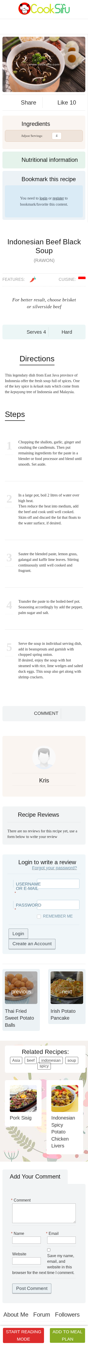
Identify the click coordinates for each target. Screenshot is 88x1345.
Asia (16, 1060)
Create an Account (32, 943)
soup (71, 1060)
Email (53, 1233)
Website (19, 1254)
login (43, 198)
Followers (67, 1314)
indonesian (51, 1060)
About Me (15, 1314)
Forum (41, 1314)
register (58, 198)
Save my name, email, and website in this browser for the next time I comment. (43, 1264)
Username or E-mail (28, 886)
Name (18, 1233)
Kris (44, 780)
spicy (44, 1066)
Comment (46, 713)
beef (30, 1060)
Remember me (58, 916)
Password (28, 905)
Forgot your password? (54, 867)
